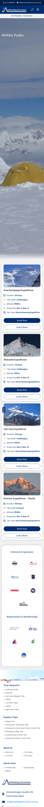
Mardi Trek (10, 721)
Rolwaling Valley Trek (14, 731)
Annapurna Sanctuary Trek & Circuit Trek (23, 728)
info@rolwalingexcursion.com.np (22, 801)
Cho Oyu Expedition (15, 429)
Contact (9, 755)
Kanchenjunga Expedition (18, 290)
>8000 (8, 699)
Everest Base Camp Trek (16, 735)
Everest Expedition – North (19, 498)
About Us (9, 752)
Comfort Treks (12, 703)
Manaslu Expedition (15, 359)
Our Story (28, 755)
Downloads (10, 767)
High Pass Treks (12, 709)
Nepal (8, 771)
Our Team (28, 752)
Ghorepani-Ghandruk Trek (17, 725)
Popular (9, 693)
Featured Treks (12, 689)
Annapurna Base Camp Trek (18, 738)
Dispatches (29, 767)
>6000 (8, 706)
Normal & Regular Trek (15, 696)
